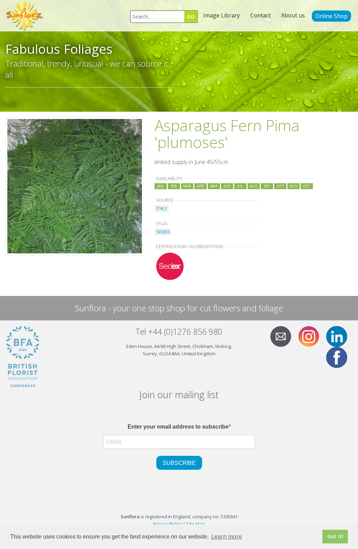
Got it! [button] (335, 536)
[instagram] (311, 336)
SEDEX (163, 232)
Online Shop (331, 16)
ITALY (161, 208)
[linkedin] (339, 336)
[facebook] (339, 357)
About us (293, 15)
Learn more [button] (226, 536)
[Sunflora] (25, 15)
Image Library (221, 15)
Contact (260, 15)
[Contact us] (283, 336)
